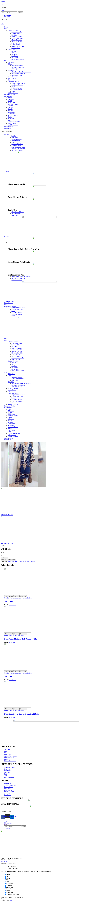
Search (20, 12)
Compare (3, 559)
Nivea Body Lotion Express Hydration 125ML (21, 714)
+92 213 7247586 (7, 16)
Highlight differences (12, 868)
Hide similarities (11, 866)
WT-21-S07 (8, 676)
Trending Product (12, 561)
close (10, 900)
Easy (2, 4)
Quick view (23, 596)
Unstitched (21, 561)
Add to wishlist (11, 559)
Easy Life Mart (17, 811)
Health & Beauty (9, 635)
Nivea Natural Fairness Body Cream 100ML (20, 639)
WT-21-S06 (8, 601)
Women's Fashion (30, 561)
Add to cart (4, 558)
